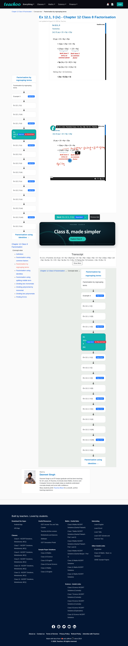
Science (61, 4)
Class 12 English (46, 572)
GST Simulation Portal (48, 542)
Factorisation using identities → (24, 236)
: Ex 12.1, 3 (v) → (71, 217)
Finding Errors (21, 297)
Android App (18, 524)
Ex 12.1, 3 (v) (23, 145)
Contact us (41, 634)
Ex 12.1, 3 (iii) (17, 114)
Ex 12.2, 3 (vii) (18, 208)
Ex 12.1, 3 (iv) (23, 134)
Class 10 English (46, 560)
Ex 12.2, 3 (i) (17, 154)
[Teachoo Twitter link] (64, 626)
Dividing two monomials (25, 284)
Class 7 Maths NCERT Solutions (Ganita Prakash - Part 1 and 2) (77, 534)
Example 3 (23, 96)
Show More (77, 263)
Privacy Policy (65, 634)
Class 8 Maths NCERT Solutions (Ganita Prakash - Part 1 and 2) (77, 544)
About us (32, 634)
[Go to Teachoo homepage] (12, 4)
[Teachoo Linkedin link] (74, 626)
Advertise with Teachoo (91, 634)
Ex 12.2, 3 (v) (23, 181)
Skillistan (44, 539)
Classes (40, 4)
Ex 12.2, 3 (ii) (23, 163)
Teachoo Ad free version (49, 531)
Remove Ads (95, 217)
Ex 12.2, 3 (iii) (17, 172)
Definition (19, 254)
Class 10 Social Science (49, 564)
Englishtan (97, 549)
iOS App (17, 528)
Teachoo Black (59, 488)
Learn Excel (98, 528)
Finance (72, 4)
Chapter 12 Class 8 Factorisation (22, 11)
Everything (28, 4)
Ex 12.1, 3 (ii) (23, 123)
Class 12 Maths (46, 568)
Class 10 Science (47, 557)
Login (120, 4)
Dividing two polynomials (25, 294)
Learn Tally (98, 532)
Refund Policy (76, 634)
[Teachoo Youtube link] (69, 626)
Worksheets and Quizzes (49, 535)
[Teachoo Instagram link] (59, 626)
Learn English (99, 524)
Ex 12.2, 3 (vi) (17, 199)
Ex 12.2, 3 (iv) (23, 190)
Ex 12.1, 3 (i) (17, 105)
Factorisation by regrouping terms (22, 87)
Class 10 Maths (46, 553)
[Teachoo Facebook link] (54, 626)
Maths (51, 4)
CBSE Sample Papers (101, 560)
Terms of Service (52, 634)
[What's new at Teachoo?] (108, 4)
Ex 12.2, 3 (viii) (23, 217)
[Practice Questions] (112, 4)
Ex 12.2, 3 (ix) (17, 226)
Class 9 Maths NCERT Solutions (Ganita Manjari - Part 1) (78, 554)
